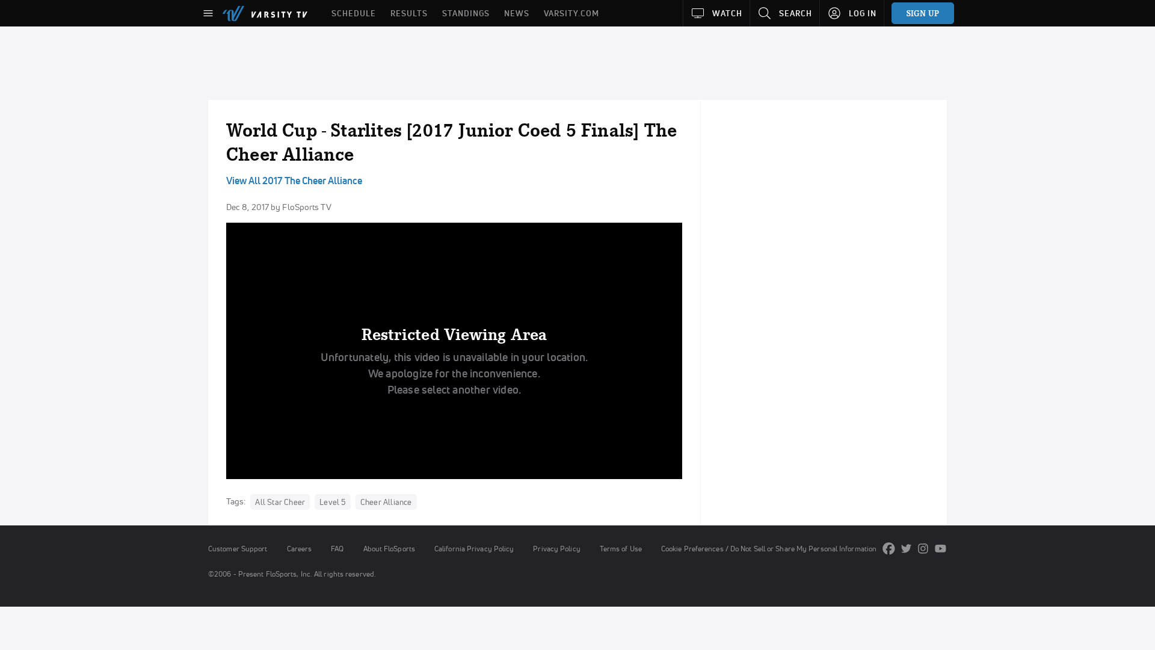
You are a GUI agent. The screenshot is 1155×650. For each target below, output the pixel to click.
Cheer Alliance (386, 502)
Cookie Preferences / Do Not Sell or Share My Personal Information (768, 548)
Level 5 (332, 502)
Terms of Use (621, 548)
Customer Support (238, 548)
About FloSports (389, 548)
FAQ (337, 548)
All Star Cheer (280, 502)
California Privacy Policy (474, 548)
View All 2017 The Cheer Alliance (294, 181)
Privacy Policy (556, 548)
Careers (299, 548)
